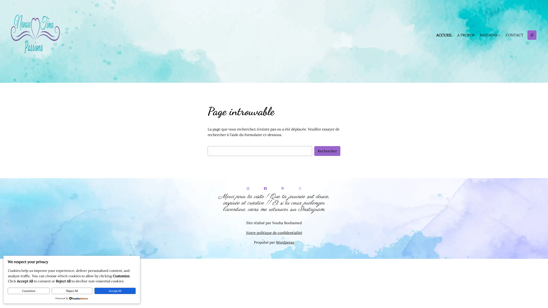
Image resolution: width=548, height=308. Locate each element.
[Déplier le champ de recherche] (531, 35)
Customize (28, 291)
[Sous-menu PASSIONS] (499, 35)
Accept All (115, 291)
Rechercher (327, 151)
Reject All (72, 291)
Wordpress (285, 242)
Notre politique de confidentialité (274, 232)
